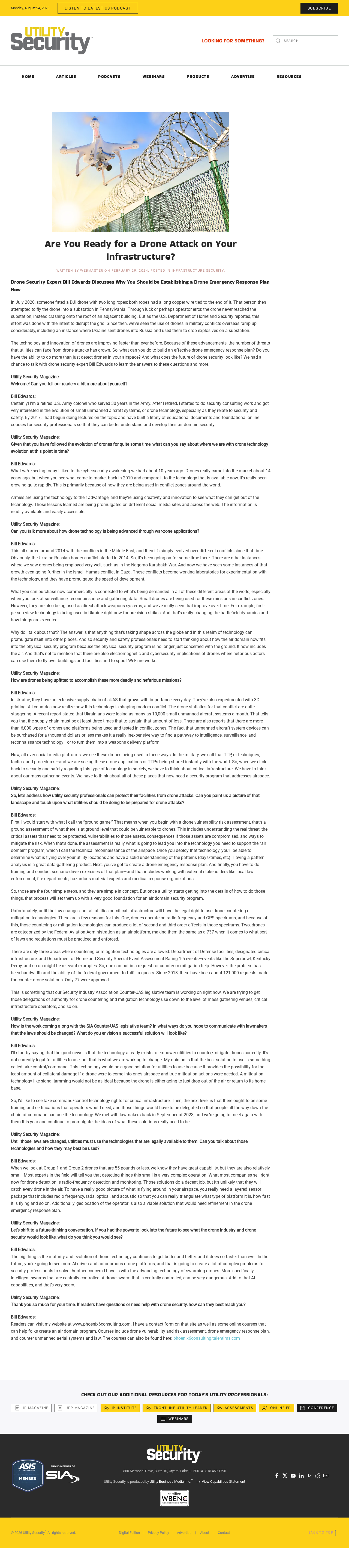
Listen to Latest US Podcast (98, 8)
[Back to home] (52, 40)
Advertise (184, 1533)
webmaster (91, 270)
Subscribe (319, 8)
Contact (224, 1533)
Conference (321, 1408)
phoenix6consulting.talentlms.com (206, 1338)
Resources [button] (289, 76)
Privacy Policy (158, 1533)
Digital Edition (129, 1533)
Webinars (154, 76)
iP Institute (124, 1408)
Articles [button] (66, 76)
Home (28, 76)
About (204, 1533)
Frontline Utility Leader (181, 1408)
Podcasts (109, 76)
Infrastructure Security (198, 270)
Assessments (239, 1408)
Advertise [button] (243, 76)
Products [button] (198, 76)
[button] (335, 1532)
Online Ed (280, 1408)
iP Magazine (36, 1408)
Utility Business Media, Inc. (171, 1481)
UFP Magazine (80, 1408)
